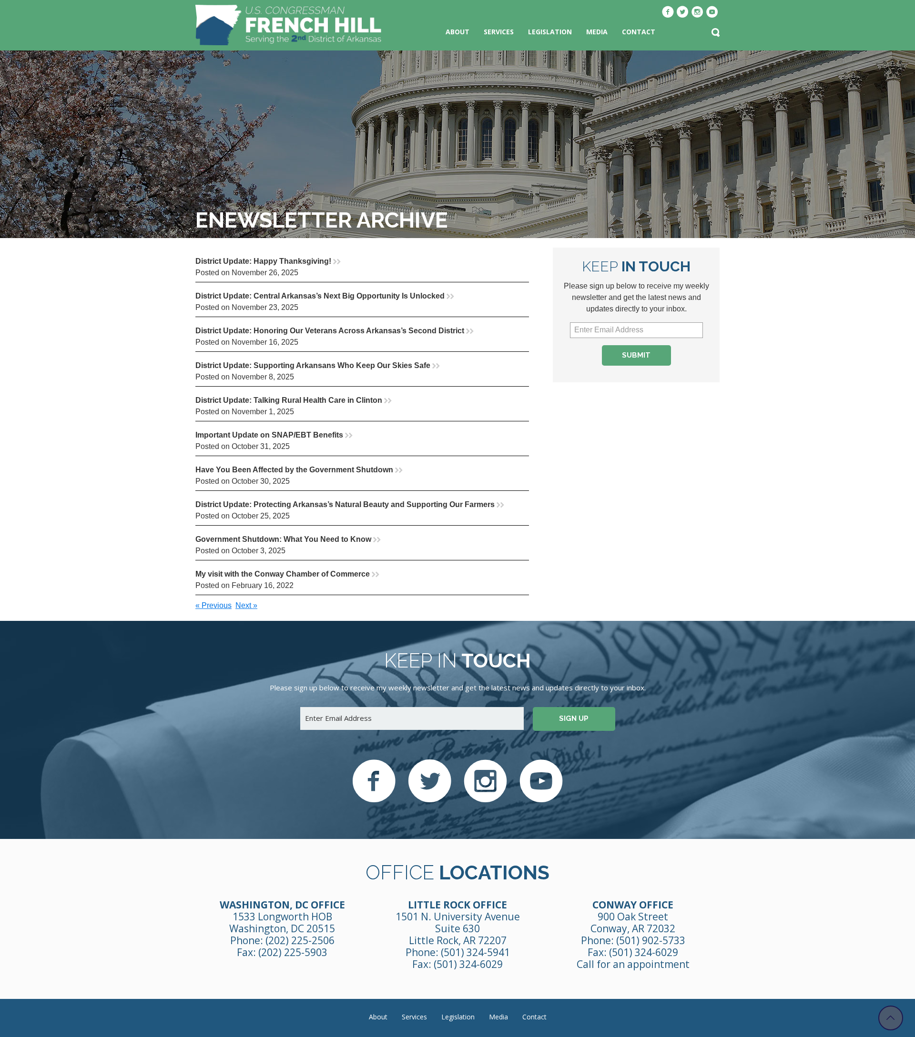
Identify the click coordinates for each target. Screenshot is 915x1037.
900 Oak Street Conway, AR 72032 (632, 922)
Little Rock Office (457, 904)
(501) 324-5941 (475, 952)
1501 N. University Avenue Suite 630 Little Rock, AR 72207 (458, 928)
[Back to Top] (890, 1018)
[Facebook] (668, 13)
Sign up (574, 718)
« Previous (213, 605)
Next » (246, 605)
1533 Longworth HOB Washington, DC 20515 (282, 922)
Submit (636, 355)
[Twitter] (683, 13)
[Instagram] (697, 13)
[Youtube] (712, 13)
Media (597, 31)
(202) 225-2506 (300, 940)
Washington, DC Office (282, 904)
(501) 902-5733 (650, 940)
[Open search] (715, 33)
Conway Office (632, 904)
